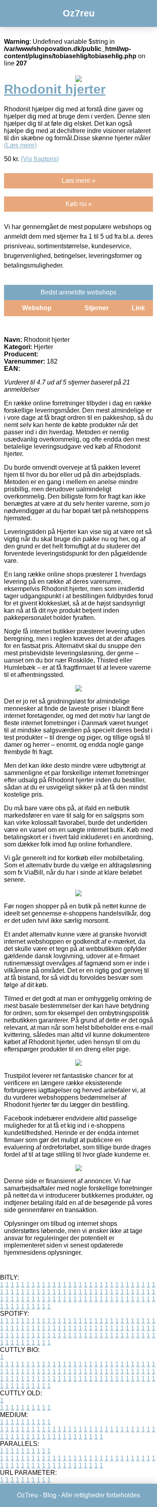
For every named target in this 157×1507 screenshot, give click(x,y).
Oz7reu (79, 13)
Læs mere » (78, 180)
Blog (49, 1495)
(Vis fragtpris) (40, 158)
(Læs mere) (20, 145)
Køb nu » (79, 203)
